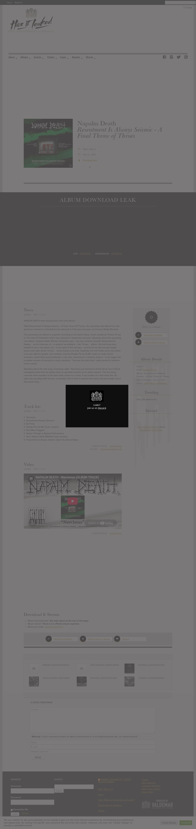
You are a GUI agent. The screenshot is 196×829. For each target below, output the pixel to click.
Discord (102, 407)
